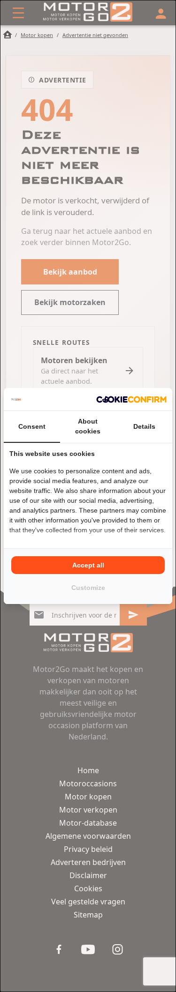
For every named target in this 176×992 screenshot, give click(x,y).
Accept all (88, 565)
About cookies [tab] (87, 426)
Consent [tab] (32, 426)
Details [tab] (144, 426)
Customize (88, 587)
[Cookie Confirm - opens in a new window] (131, 399)
